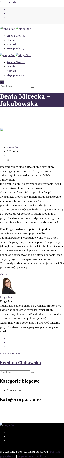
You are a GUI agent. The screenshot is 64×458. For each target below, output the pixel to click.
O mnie (11, 40)
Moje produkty (15, 48)
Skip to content (9, 2)
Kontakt (11, 44)
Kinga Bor (13, 147)
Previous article (10, 353)
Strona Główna (16, 35)
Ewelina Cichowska (20, 362)
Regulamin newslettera (32, 456)
